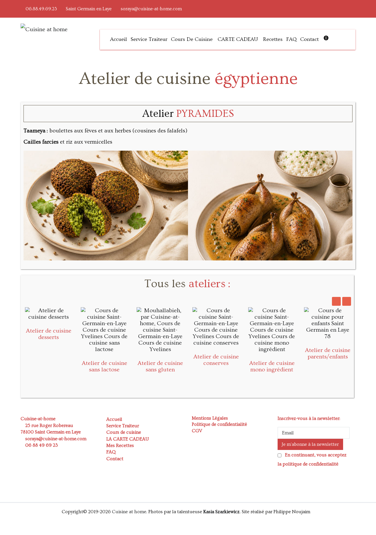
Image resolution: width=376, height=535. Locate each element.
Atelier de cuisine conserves (216, 359)
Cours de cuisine (192, 39)
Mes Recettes (120, 445)
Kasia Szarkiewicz (221, 511)
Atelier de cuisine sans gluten (160, 366)
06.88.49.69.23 (41, 8)
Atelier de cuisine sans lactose (104, 366)
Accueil (118, 39)
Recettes (273, 39)
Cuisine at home (129, 511)
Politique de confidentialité (219, 424)
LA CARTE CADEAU (127, 439)
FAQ (291, 39)
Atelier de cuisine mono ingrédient (272, 366)
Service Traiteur (148, 39)
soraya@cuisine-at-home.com (151, 8)
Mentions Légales (210, 418)
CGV (197, 430)
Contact (309, 39)
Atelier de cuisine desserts (48, 334)
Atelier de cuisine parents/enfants (327, 353)
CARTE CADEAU (238, 39)
